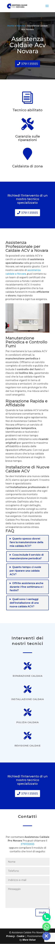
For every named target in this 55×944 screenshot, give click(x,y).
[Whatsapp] (46, 927)
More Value (29, 939)
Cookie (21, 936)
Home (10, 25)
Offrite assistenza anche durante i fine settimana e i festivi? (26, 587)
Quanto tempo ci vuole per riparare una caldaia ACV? (25, 571)
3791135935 (29, 64)
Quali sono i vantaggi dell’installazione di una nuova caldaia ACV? (24, 603)
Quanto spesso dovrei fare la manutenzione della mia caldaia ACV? (26, 542)
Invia (42, 912)
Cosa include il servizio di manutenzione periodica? (27, 556)
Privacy (10, 936)
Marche (20, 25)
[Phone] (46, 917)
